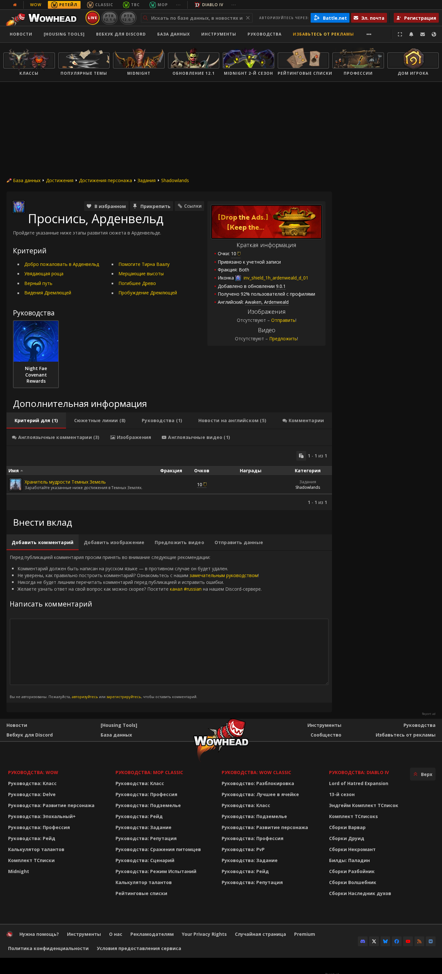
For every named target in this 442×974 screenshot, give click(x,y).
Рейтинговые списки (141, 893)
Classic (104, 4)
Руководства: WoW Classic (256, 772)
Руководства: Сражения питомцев (158, 849)
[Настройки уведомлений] (411, 34)
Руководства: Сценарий (145, 860)
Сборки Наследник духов (360, 893)
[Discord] (363, 941)
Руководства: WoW (33, 772)
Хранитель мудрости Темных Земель (65, 482)
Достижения (59, 180)
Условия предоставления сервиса (139, 948)
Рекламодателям (152, 934)
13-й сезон (342, 794)
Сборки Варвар (347, 827)
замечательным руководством (224, 575)
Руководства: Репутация (146, 838)
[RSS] (419, 941)
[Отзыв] (422, 34)
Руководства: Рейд (31, 838)
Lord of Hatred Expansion (358, 783)
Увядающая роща (43, 273)
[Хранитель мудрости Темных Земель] (15, 484)
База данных (173, 34)
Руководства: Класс (32, 783)
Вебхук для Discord (121, 34)
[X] (374, 941)
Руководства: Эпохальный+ (42, 816)
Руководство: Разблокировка (258, 783)
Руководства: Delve (32, 794)
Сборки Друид (346, 838)
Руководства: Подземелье (148, 805)
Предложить (283, 338)
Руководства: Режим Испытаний (156, 871)
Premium (304, 934)
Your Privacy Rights (204, 934)
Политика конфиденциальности (48, 948)
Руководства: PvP (243, 849)
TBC (135, 4)
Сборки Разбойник (352, 871)
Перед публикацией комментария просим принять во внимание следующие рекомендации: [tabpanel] (136, 626)
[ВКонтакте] (431, 941)
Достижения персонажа (105, 180)
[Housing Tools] (119, 725)
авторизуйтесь (85, 696)
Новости (21, 34)
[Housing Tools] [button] (64, 34)
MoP (163, 4)
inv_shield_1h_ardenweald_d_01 (275, 278)
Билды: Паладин (349, 860)
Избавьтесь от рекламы (323, 34)
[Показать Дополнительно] (369, 34)
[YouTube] (408, 941)
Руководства (265, 34)
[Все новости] (15, 5)
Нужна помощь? (39, 934)
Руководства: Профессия (39, 827)
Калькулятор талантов (36, 849)
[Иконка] (19, 207)
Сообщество (326, 735)
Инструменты (324, 725)
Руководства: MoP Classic (149, 772)
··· (178, 4)
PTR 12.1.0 (110, 17)
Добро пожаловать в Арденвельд (61, 264)
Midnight (18, 871)
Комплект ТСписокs (353, 816)
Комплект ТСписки (31, 860)
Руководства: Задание (143, 827)
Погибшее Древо (137, 283)
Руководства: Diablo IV (359, 772)
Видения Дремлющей (47, 293)
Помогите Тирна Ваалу (144, 264)
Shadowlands (175, 180)
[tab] (36, 420)
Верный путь (38, 283)
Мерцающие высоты (141, 273)
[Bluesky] (385, 941)
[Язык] (434, 34)
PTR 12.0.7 (128, 17)
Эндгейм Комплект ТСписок (363, 805)
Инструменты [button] (218, 34)
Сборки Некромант (352, 849)
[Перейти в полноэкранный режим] (400, 34)
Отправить (283, 320)
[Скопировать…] (301, 456)
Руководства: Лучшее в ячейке (260, 794)
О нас (115, 934)
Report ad (429, 714)
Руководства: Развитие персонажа (51, 805)
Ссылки (193, 206)
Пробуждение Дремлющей (147, 293)
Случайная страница (260, 934)
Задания (147, 180)
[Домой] (43, 18)
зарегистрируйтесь (123, 696)
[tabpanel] (169, 478)
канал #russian (186, 589)
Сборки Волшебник (352, 882)
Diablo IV (212, 4)
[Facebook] (397, 941)
